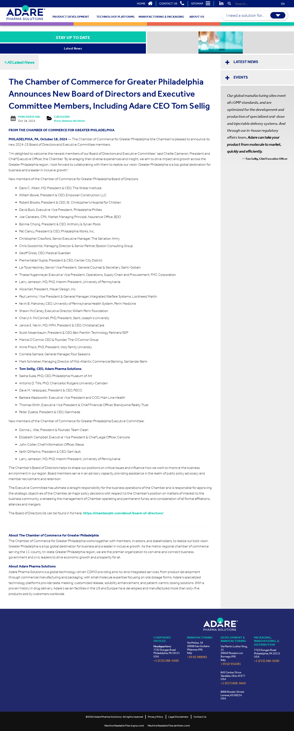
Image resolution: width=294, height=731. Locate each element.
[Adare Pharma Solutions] (220, 624)
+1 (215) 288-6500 (166, 660)
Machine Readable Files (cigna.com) (124, 725)
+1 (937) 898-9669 (233, 683)
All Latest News (20, 62)
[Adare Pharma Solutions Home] (25, 12)
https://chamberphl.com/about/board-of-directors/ (123, 513)
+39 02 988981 (197, 657)
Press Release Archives (69, 121)
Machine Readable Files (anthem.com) (169, 725)
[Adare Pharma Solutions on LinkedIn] (221, 3)
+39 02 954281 (231, 664)
